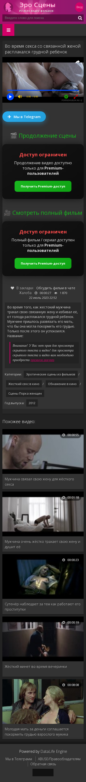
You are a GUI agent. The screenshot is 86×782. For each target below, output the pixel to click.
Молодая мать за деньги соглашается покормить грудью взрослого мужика (37, 731)
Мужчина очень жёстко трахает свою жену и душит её (42, 544)
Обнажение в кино (62, 384)
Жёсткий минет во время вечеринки (36, 666)
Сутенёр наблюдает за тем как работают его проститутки (43, 606)
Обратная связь (43, 764)
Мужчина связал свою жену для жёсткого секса (39, 481)
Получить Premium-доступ (43, 186)
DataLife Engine (53, 751)
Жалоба (25, 292)
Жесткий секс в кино (23, 384)
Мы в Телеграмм (18, 759)
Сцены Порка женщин (25, 393)
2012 (32, 403)
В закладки (24, 288)
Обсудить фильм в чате (55, 288)
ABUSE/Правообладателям (59, 759)
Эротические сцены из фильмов (50, 374)
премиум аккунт (42, 359)
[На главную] (31, 7)
